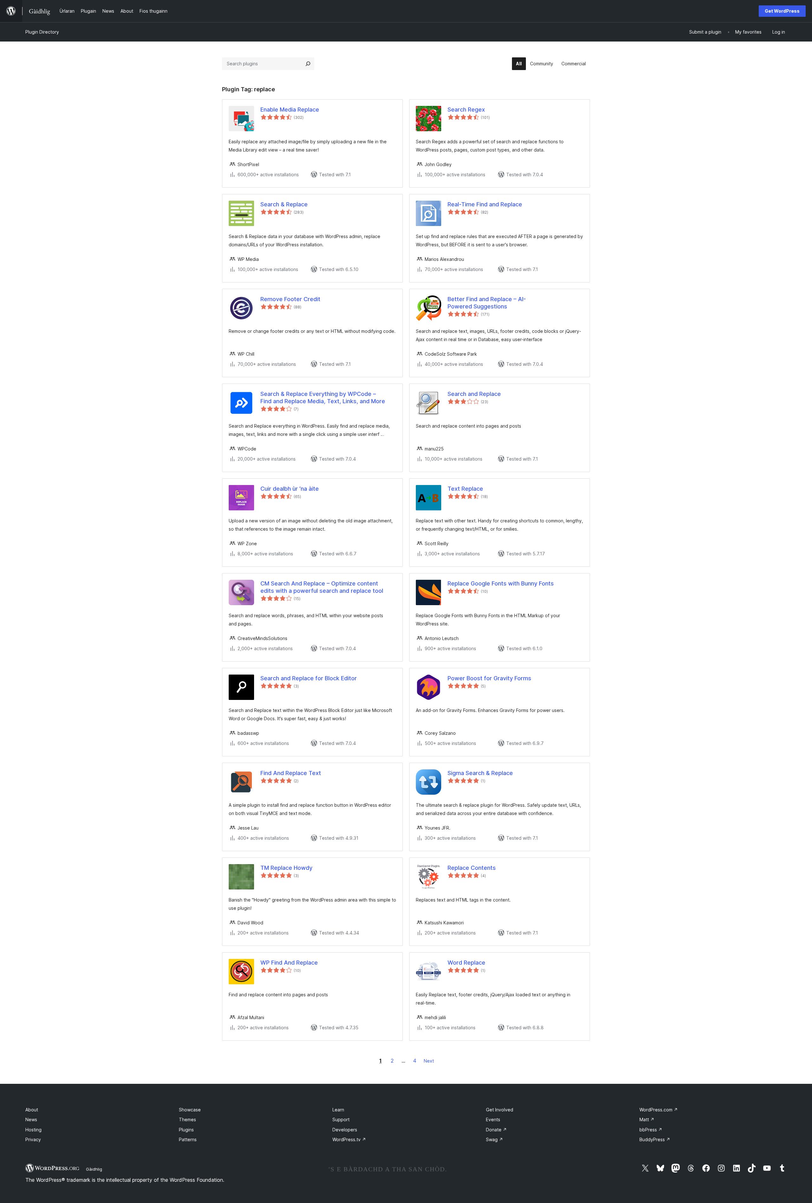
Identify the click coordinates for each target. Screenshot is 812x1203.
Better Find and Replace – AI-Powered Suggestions (487, 303)
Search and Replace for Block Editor (308, 678)
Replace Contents (472, 867)
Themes (187, 1119)
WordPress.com (658, 1109)
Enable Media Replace (289, 109)
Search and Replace (474, 394)
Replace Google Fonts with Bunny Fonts (501, 583)
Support (341, 1119)
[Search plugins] (308, 63)
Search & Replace (284, 204)
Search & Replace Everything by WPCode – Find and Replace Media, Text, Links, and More (322, 397)
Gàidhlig (94, 1169)
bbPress (650, 1129)
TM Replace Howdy (286, 867)
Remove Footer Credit (290, 299)
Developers (344, 1129)
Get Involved (499, 1109)
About (31, 1109)
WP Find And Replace (289, 962)
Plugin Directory (42, 32)
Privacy (33, 1139)
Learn (338, 1109)
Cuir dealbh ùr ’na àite (289, 488)
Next (429, 1061)
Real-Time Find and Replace (485, 204)
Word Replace (466, 962)
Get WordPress (782, 11)
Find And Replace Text (290, 773)
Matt (646, 1119)
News (31, 1119)
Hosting (33, 1129)
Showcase (190, 1109)
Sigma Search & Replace (480, 773)
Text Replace (465, 488)
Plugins (186, 1129)
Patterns (188, 1139)
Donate (496, 1129)
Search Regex (466, 109)
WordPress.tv (349, 1139)
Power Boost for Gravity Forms (489, 678)
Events (493, 1119)
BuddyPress (654, 1139)
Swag (494, 1139)
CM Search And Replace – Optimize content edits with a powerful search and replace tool (321, 587)
